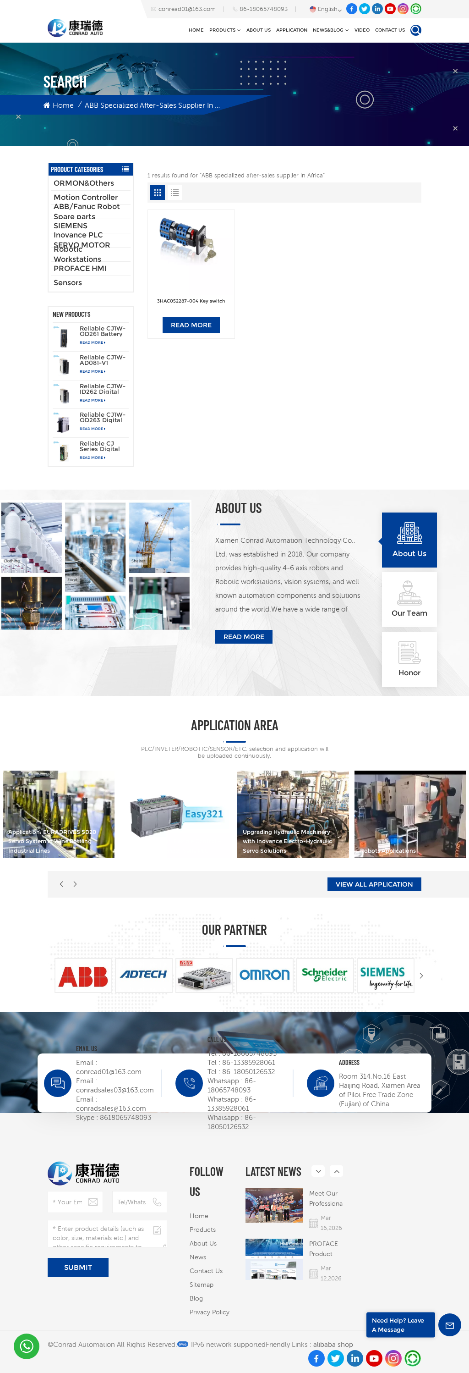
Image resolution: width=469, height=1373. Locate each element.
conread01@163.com (187, 9)
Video (362, 30)
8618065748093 (125, 1117)
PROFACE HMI (80, 268)
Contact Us (390, 30)
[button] (75, 884)
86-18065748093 (264, 9)
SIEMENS (70, 225)
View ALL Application (374, 884)
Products (222, 30)
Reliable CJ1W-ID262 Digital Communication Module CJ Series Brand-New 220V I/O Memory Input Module (103, 388)
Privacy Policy (209, 1312)
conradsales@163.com (111, 1108)
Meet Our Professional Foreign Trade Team (326, 1199)
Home (196, 30)
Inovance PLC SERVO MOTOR (82, 240)
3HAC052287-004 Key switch (191, 300)
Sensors (68, 282)
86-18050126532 (248, 1071)
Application (291, 30)
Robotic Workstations (77, 254)
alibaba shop (333, 1344)
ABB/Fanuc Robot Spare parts (87, 212)
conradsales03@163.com (115, 1090)
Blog (196, 1298)
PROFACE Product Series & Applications (326, 1249)
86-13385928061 (248, 1062)
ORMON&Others (84, 183)
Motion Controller (86, 197)
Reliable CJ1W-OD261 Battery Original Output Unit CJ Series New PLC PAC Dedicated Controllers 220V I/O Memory (103, 330)
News (198, 1257)
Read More (91, 342)
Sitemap (201, 1284)
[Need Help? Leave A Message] (449, 1324)
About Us (258, 30)
